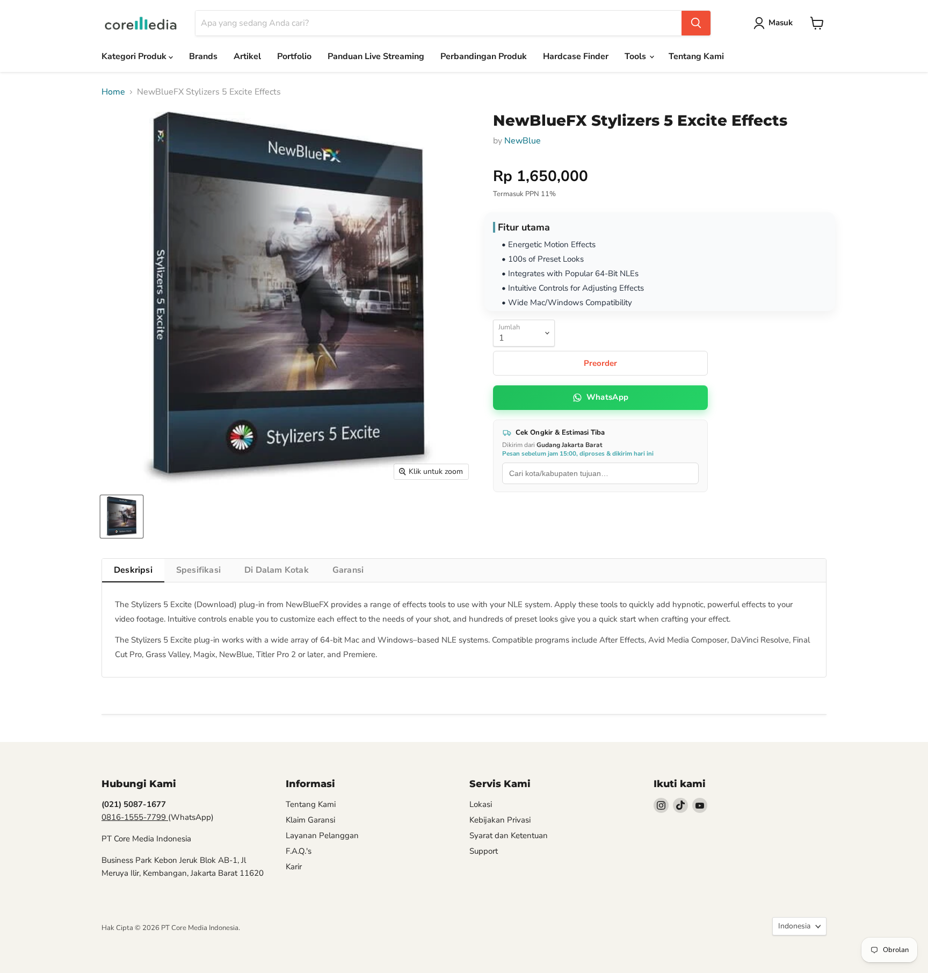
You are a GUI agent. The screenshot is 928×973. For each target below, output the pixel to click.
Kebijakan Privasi (500, 820)
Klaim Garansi (310, 820)
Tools (636, 56)
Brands (203, 56)
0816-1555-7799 (135, 817)
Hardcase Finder (575, 56)
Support (483, 851)
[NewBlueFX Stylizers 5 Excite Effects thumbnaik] (121, 516)
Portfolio (294, 56)
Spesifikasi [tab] (198, 570)
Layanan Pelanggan (322, 835)
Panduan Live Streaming (376, 56)
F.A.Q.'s (298, 851)
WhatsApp (607, 397)
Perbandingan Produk (483, 56)
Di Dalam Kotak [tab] (276, 570)
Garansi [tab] (348, 570)
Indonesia (794, 926)
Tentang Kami (696, 56)
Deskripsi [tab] (133, 570)
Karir (294, 866)
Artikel (247, 56)
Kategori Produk (135, 56)
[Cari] (696, 23)
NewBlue (522, 141)
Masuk (781, 22)
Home (113, 92)
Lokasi (480, 804)
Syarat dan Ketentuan (508, 835)
